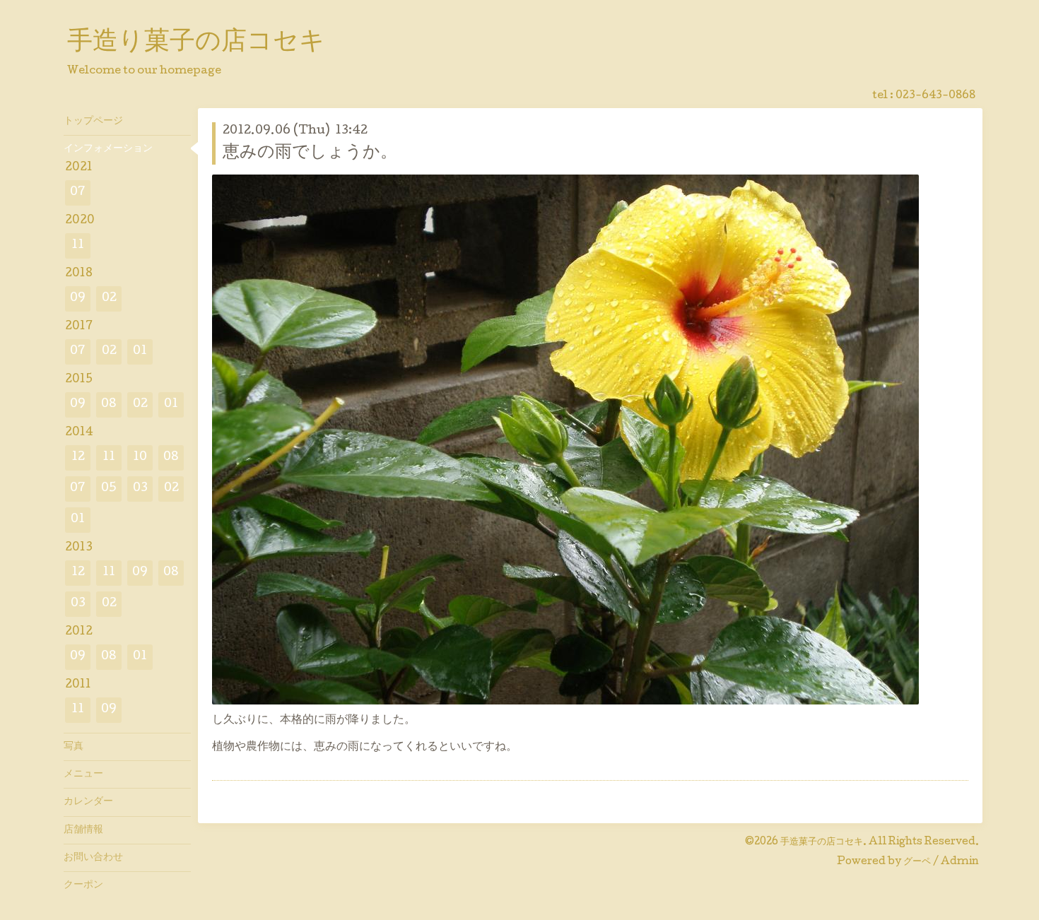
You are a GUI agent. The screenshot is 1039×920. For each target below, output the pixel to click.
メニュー (83, 774)
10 (140, 458)
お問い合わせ (93, 857)
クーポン (83, 885)
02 (109, 299)
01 (140, 352)
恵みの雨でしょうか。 (310, 153)
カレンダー (88, 802)
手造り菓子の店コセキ (196, 43)
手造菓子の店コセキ (821, 842)
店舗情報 (83, 830)
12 (78, 458)
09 (78, 299)
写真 (73, 747)
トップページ (93, 121)
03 (140, 489)
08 (109, 405)
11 (77, 246)
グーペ (917, 862)
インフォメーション (108, 149)
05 (109, 489)
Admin (960, 862)
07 (78, 193)
